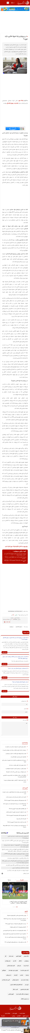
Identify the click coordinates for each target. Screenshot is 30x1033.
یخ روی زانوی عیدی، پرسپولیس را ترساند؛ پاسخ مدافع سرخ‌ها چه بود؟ (14, 826)
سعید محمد (11, 956)
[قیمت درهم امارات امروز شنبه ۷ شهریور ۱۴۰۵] (22, 128)
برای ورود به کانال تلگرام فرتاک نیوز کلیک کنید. (16, 546)
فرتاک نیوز (21, 100)
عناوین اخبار (14, 1013)
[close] (28, 1018)
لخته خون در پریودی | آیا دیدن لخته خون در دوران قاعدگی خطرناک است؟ (15, 638)
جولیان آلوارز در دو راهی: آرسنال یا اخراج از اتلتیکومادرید (16, 768)
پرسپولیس (26, 960)
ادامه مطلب (4, 652)
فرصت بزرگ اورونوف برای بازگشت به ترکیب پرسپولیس (16, 753)
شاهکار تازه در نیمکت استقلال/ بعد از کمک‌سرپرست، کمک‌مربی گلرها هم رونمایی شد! (14, 776)
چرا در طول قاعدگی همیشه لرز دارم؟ (19, 682)
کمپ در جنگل (15, 989)
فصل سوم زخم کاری (11, 965)
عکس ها (22, 879)
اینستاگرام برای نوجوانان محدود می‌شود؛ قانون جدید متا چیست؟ (15, 938)
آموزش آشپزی (18, 956)
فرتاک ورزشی (26, 956)
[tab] (21, 880)
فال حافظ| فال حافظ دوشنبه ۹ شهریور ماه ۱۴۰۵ (17, 808)
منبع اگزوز (4, 970)
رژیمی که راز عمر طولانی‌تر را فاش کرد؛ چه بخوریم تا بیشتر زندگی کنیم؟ (14, 761)
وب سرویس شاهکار (25, 998)
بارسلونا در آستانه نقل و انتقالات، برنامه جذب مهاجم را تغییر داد (14, 750)
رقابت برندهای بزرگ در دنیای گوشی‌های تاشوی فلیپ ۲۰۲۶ (15, 942)
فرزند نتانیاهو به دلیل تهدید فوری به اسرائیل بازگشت (16, 812)
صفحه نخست (22, 1013)
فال (5, 956)
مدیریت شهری (26, 1015)
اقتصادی (19, 1015)
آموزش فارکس (11, 994)
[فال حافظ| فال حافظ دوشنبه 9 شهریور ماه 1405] (25, 1022)
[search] (8, 3)
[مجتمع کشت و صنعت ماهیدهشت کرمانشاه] (15, 9)
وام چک (27, 975)
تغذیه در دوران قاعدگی (12, 103)
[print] (5, 622)
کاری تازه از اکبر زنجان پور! (21, 818)
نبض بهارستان (7, 960)
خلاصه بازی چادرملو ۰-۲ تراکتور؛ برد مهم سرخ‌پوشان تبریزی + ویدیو (15, 781)
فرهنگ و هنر (7, 1013)
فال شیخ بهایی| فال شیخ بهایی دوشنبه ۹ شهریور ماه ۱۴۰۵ (15, 800)
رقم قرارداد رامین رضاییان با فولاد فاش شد (18, 756)
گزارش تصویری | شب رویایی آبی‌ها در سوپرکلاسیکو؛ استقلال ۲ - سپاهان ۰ (18, 902)
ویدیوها (9, 879)
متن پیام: (24, 720)
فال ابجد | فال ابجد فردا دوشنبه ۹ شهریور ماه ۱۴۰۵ (17, 822)
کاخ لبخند (15, 975)
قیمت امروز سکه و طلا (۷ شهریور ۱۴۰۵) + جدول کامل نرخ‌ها (14, 561)
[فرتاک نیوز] (22, 4)
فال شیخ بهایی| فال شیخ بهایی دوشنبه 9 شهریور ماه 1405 (12, 1030)
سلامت (12, 618)
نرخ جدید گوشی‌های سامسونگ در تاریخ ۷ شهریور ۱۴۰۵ (16, 923)
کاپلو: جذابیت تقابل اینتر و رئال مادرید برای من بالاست (16, 797)
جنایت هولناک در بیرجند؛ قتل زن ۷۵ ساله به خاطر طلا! (16, 772)
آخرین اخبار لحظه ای (6, 979)
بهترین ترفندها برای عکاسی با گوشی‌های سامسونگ (16, 915)
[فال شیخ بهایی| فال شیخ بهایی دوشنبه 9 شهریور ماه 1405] (27, 1031)
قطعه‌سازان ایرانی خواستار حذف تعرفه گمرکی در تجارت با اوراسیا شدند (14, 792)
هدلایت (21, 975)
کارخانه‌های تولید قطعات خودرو (16, 984)
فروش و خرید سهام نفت (13, 970)
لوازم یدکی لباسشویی (24, 989)
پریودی (11, 626)
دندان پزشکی (8, 975)
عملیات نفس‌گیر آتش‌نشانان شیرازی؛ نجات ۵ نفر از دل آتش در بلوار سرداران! (14, 554)
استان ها (3, 1015)
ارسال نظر (15, 717)
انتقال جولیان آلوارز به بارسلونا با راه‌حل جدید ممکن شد (15, 746)
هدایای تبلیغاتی (15, 979)
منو (14, 2)
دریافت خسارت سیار (25, 979)
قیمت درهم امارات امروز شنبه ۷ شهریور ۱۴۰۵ (13, 128)
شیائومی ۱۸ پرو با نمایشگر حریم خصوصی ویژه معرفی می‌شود (14, 933)
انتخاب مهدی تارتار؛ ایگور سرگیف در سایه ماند (17, 765)
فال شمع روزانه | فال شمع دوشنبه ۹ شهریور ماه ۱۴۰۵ (16, 815)
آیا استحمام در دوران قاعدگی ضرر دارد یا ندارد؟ (17, 668)
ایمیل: (25, 708)
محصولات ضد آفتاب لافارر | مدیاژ (22, 994)
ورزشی (13, 1015)
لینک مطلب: (25, 611)
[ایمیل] (7, 622)
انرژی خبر (27, 984)
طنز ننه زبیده (26, 965)
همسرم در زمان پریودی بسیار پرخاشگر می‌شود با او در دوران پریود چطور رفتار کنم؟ (15, 657)
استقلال (20, 960)
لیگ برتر (14, 960)
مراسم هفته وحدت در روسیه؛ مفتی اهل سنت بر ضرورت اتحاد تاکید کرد (14, 804)
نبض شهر (19, 965)
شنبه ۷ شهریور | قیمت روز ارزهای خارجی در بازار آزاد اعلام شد (15, 557)
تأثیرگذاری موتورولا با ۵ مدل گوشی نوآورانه (18, 927)
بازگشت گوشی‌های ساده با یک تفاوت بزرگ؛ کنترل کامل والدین (14, 930)
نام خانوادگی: (23, 701)
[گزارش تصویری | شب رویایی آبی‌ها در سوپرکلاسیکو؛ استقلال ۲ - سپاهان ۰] (15, 890)
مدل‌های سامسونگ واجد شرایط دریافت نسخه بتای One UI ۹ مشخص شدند (15, 919)
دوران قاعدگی (19, 626)
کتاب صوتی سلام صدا (24, 970)
